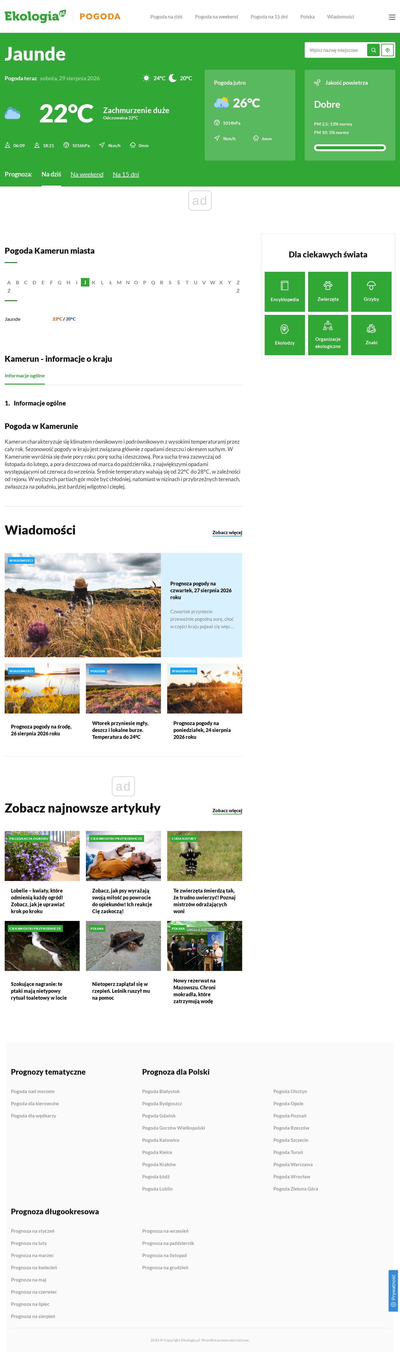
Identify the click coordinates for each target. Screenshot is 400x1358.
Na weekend (87, 174)
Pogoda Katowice (160, 1140)
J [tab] (85, 282)
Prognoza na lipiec (30, 1304)
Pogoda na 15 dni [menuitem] (269, 16)
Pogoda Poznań (290, 1115)
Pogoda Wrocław (291, 1176)
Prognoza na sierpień (33, 1316)
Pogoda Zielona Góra (295, 1188)
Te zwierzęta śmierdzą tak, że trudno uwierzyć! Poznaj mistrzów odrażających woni (204, 901)
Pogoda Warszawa (293, 1164)
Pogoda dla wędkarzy (33, 1115)
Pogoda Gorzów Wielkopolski (173, 1128)
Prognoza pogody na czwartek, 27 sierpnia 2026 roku (201, 590)
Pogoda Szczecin (290, 1140)
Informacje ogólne (25, 375)
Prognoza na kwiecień (34, 1267)
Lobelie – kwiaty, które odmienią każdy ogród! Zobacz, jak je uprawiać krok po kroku (38, 901)
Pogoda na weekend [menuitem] (216, 16)
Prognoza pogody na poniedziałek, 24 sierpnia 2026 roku (202, 730)
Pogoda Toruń (288, 1152)
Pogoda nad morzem (33, 1091)
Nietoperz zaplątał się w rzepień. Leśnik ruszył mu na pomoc (121, 991)
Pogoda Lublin (157, 1188)
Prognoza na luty (29, 1243)
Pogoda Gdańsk (159, 1115)
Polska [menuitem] (307, 16)
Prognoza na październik (168, 1243)
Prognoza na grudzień (165, 1267)
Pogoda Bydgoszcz (162, 1103)
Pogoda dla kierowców (35, 1103)
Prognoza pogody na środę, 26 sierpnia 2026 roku (41, 730)
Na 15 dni (126, 174)
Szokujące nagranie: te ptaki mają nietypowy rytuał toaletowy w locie (39, 991)
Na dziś (51, 174)
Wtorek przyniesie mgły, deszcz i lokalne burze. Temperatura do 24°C (120, 730)
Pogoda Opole (288, 1103)
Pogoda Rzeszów (291, 1128)
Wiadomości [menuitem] (340, 16)
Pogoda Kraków (159, 1164)
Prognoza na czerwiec (34, 1292)
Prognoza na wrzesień (165, 1231)
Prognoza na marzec (32, 1255)
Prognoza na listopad (164, 1255)
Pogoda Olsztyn (290, 1091)
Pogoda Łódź (156, 1176)
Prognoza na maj (28, 1279)
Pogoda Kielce (157, 1152)
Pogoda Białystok (161, 1091)
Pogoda (100, 16)
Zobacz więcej (227, 532)
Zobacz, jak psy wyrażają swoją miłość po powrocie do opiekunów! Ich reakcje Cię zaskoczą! (122, 901)
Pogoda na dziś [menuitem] (166, 16)
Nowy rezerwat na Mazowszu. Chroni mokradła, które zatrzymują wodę (194, 990)
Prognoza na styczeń (33, 1231)
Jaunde (12, 319)
